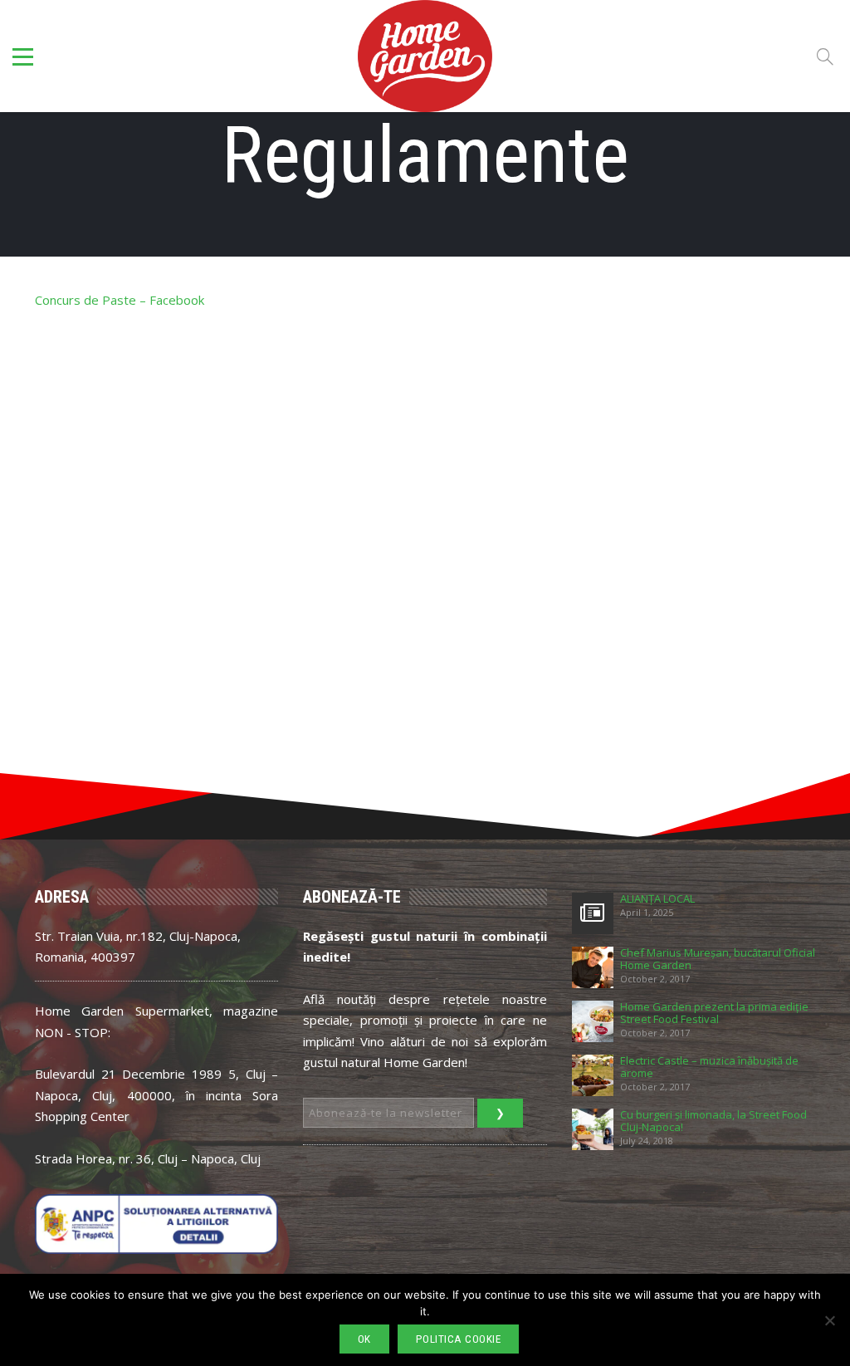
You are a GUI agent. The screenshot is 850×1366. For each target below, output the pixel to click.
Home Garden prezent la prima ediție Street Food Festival (714, 1013)
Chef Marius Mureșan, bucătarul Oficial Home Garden (717, 959)
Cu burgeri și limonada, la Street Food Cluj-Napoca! (713, 1121)
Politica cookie (458, 1339)
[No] (829, 1320)
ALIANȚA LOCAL (657, 899)
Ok (364, 1339)
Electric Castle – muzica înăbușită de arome (709, 1067)
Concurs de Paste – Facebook (119, 299)
